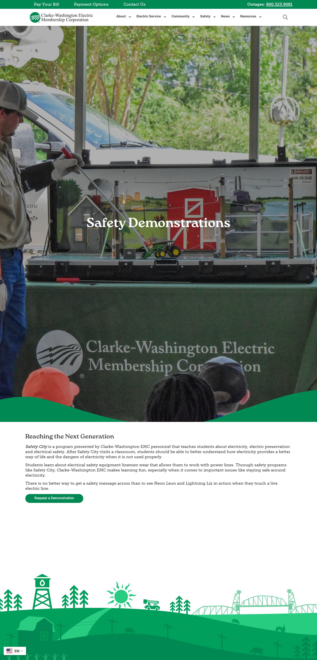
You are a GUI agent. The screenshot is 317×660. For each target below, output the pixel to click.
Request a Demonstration (54, 498)
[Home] (62, 17)
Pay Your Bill (46, 4)
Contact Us (134, 4)
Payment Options (91, 4)
